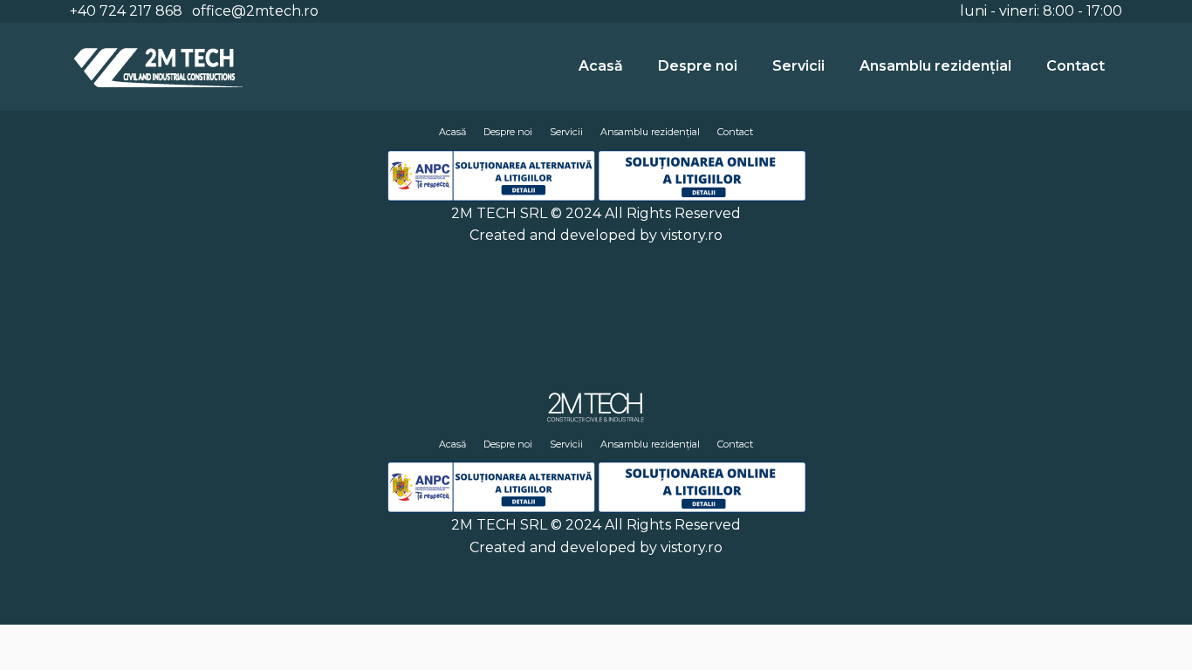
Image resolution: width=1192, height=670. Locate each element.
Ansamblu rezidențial (935, 66)
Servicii (798, 66)
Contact (1075, 66)
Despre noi (697, 66)
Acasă (601, 66)
